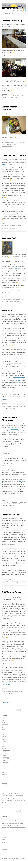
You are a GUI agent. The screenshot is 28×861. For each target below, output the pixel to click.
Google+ (3, 727)
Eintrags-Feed (5, 774)
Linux (3, 732)
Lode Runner (7, 476)
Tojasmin (17, 268)
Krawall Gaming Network (19, 377)
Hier (3, 399)
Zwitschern (4, 764)
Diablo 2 (13, 227)
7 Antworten (4, 94)
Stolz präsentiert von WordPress (18, 858)
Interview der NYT (7, 684)
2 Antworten (4, 223)
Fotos (3, 725)
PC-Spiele (18, 97)
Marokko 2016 (6, 757)
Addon (13, 583)
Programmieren (5, 739)
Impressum (4, 783)
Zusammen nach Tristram (14, 155)
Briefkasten (17, 299)
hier (7, 399)
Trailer (10, 408)
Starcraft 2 (7, 310)
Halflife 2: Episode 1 (11, 515)
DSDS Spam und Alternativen (9, 418)
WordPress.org (5, 777)
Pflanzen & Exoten (6, 738)
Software (4, 741)
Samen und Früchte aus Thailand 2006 (15, 795)
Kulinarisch (4, 731)
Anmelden (4, 772)
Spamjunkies (14, 429)
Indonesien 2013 (6, 750)
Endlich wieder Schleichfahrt (13, 798)
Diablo (16, 406)
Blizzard (13, 299)
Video (14, 408)
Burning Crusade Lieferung (9, 108)
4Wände (23, 95)
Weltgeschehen (5, 762)
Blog (3, 720)
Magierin (17, 227)
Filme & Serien (5, 724)
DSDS (19, 503)
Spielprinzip (12, 228)
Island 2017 (5, 751)
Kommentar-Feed (5, 776)
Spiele (21, 142)
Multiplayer (22, 227)
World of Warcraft (8, 146)
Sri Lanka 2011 (6, 758)
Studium (3, 744)
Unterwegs (4, 748)
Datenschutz (4, 784)
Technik (3, 746)
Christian (4, 793)
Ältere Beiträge (6, 702)
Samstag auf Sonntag (12, 21)
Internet (21, 502)
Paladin (3, 228)
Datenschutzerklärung (6, 858)
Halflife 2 (17, 583)
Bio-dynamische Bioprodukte (13, 793)
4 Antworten (4, 403)
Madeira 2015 (5, 753)
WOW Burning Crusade (12, 592)
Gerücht (20, 380)
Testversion (11, 301)
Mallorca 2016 (5, 755)
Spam (13, 505)
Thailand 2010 (5, 760)
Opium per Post (9, 238)
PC (23, 406)
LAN (15, 97)
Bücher (3, 722)
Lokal (3, 734)
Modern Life (4, 736)
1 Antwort (4, 296)
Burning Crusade (15, 144)
